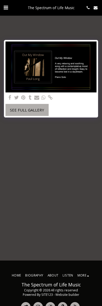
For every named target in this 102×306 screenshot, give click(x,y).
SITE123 (47, 294)
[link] (50, 97)
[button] (5, 7)
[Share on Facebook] (9, 97)
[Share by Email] (36, 97)
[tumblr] (30, 97)
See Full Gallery (27, 110)
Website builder (67, 294)
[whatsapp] (43, 97)
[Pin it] (23, 97)
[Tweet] (16, 97)
